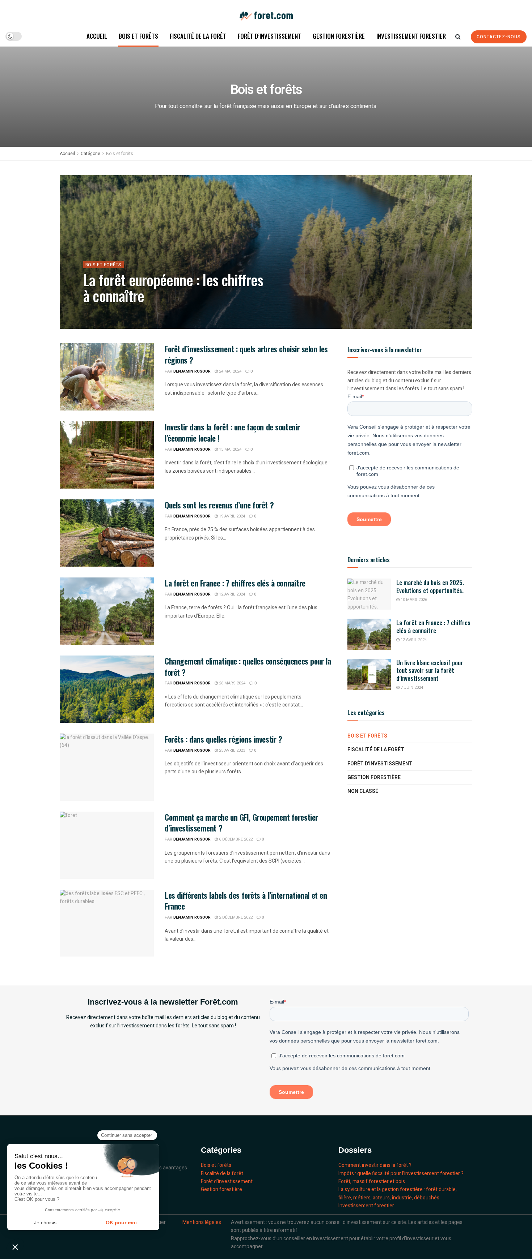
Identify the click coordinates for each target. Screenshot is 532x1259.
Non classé (362, 791)
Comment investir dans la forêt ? (374, 1165)
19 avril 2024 (231, 516)
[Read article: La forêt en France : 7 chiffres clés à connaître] (107, 611)
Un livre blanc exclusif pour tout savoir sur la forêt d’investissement (429, 670)
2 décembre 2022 (235, 917)
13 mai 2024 (229, 449)
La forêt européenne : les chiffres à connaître (173, 287)
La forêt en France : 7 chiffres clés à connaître (235, 583)
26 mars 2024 (231, 683)
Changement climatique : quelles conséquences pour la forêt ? (248, 666)
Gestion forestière (339, 35)
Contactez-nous (499, 37)
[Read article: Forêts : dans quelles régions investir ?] (107, 767)
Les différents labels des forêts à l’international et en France (246, 900)
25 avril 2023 (231, 750)
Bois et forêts (138, 35)
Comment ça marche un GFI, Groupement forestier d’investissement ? (241, 822)
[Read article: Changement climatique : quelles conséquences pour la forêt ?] (107, 689)
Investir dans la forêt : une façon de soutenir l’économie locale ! (232, 432)
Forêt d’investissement (269, 35)
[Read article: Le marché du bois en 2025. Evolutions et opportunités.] (369, 594)
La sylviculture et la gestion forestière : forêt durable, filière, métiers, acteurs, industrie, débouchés (397, 1193)
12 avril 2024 (231, 594)
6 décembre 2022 (235, 839)
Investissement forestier (411, 35)
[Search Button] (458, 36)
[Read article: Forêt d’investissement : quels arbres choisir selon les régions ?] (107, 377)
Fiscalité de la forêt (198, 35)
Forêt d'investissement (380, 764)
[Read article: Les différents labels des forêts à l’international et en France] (107, 923)
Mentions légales (201, 1222)
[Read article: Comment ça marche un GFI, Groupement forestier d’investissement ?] (107, 845)
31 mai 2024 (148, 312)
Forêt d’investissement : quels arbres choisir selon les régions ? (246, 354)
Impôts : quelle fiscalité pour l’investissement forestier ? (401, 1173)
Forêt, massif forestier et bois (371, 1181)
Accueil (96, 35)
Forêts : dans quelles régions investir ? (223, 739)
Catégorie (90, 153)
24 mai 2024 (229, 371)
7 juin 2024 (411, 687)
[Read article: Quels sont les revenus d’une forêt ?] (107, 533)
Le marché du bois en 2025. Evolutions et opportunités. (430, 586)
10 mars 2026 (413, 600)
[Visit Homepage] (266, 13)
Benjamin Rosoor (110, 312)
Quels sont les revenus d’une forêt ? (219, 505)
